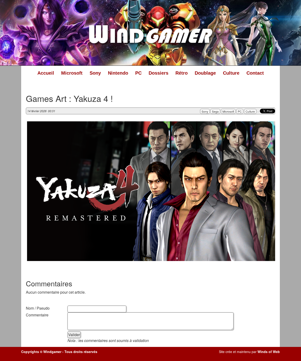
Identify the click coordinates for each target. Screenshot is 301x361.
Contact (255, 73)
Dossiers (158, 73)
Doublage (205, 73)
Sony (95, 73)
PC (138, 73)
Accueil (45, 73)
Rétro (181, 73)
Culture (231, 73)
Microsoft (72, 73)
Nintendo (118, 73)
